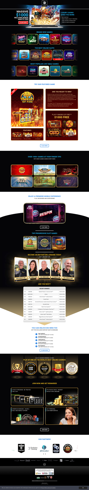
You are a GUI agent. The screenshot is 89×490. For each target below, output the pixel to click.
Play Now (44, 145)
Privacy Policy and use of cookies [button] (48, 487)
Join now (44, 429)
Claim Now (44, 350)
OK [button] (83, 487)
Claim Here (23, 22)
